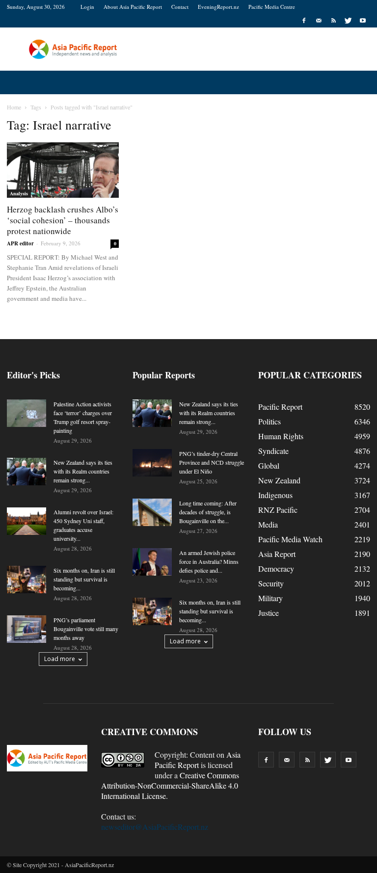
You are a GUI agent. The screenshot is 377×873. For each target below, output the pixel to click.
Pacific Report (280, 406)
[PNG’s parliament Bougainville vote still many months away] (26, 629)
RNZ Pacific (277, 509)
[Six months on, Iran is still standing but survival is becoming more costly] (26, 579)
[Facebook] (303, 20)
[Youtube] (362, 20)
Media (268, 524)
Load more (59, 659)
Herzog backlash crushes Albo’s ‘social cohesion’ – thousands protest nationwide (62, 220)
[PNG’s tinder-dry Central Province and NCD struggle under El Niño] (152, 462)
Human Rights (280, 436)
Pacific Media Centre (271, 6)
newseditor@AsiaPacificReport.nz (154, 826)
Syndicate (273, 451)
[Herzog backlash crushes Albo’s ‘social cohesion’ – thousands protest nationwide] (63, 170)
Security (271, 583)
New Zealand (279, 480)
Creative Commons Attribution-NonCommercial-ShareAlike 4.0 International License (170, 785)
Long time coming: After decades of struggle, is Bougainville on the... (208, 512)
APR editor (20, 243)
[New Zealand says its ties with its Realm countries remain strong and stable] (26, 471)
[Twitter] (348, 20)
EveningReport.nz (218, 6)
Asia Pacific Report (198, 759)
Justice (268, 613)
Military (270, 598)
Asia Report (277, 554)
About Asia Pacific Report (133, 6)
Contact (179, 6)
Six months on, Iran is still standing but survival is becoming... (84, 579)
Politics (269, 421)
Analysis (19, 193)
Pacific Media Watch (290, 539)
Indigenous (275, 495)
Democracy (276, 568)
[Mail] (318, 20)
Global (268, 465)
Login (87, 6)
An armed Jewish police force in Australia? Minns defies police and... (209, 561)
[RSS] (333, 20)
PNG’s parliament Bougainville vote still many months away (86, 628)
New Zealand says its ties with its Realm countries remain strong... (83, 471)
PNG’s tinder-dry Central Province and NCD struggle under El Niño (211, 462)
